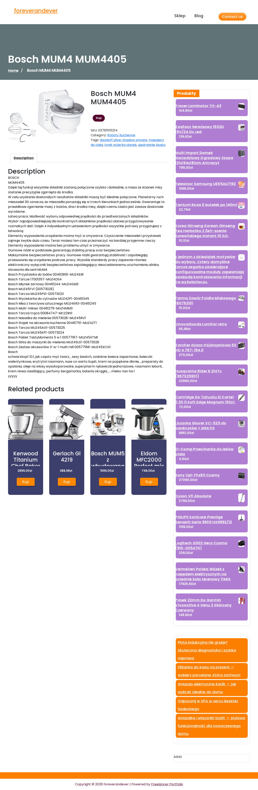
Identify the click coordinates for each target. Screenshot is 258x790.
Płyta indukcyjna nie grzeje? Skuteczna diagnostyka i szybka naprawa (207, 650)
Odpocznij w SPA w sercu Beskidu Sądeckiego (208, 704)
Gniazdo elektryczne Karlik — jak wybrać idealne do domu (207, 688)
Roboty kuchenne (121, 135)
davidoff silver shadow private (123, 140)
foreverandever (36, 11)
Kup (99, 118)
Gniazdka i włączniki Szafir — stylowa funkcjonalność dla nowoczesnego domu (211, 725)
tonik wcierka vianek (120, 145)
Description (24, 158)
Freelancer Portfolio (167, 784)
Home (13, 70)
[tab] (23, 158)
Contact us (232, 16)
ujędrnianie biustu (151, 145)
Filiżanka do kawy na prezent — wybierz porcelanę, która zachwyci (209, 671)
